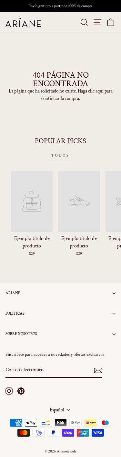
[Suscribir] (98, 370)
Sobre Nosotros (21, 334)
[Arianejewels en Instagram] (9, 391)
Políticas (15, 313)
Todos (60, 155)
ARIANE (12, 293)
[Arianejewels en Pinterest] (21, 391)
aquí (100, 91)
